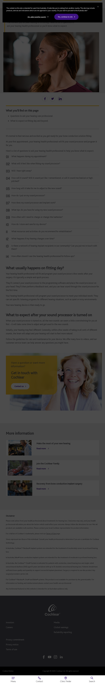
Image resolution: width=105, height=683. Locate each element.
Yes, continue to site (65, 17)
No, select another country (37, 17)
